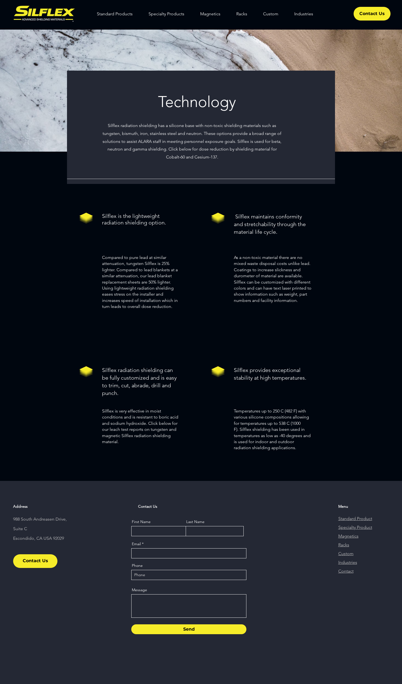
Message (139, 590)
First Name (141, 522)
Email (136, 544)
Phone (137, 565)
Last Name (195, 522)
